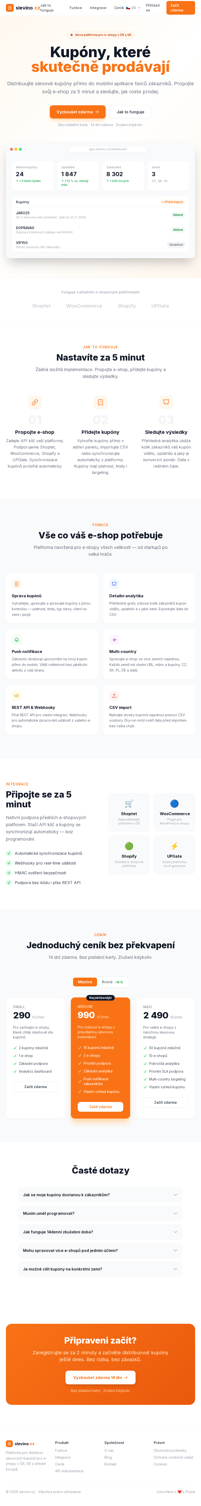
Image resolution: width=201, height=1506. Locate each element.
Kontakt (110, 1464)
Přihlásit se (153, 7)
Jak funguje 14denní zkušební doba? (58, 1231)
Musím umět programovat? (49, 1213)
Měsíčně (85, 982)
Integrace (98, 8)
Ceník (119, 8)
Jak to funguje (47, 7)
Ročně (112, 982)
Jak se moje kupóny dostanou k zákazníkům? (66, 1194)
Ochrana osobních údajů (173, 1457)
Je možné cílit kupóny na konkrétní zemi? (62, 1269)
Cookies (160, 1464)
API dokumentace (69, 1471)
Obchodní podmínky (170, 1450)
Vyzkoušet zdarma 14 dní (97, 1377)
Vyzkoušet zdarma (75, 111)
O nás (109, 1450)
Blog (108, 1457)
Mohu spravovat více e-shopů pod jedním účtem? (70, 1250)
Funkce (76, 8)
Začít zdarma (176, 7)
